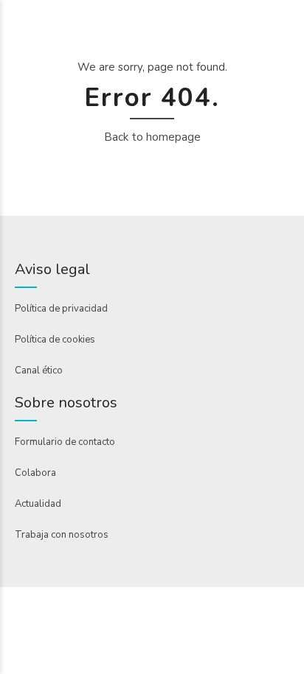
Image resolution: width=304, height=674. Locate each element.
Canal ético (39, 370)
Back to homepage (152, 137)
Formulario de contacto (65, 442)
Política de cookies (55, 339)
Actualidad (38, 503)
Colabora (35, 473)
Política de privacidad (61, 308)
